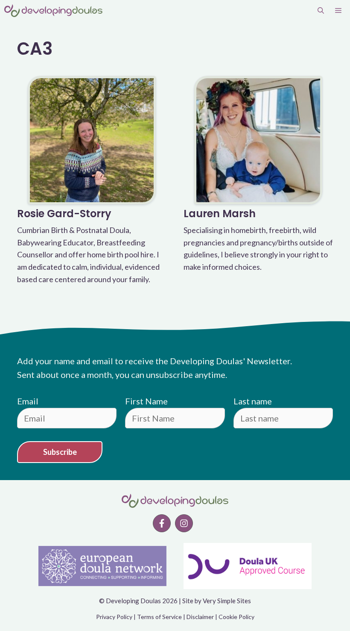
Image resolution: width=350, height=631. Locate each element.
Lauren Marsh (220, 213)
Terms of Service (159, 616)
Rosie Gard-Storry (64, 213)
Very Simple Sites (227, 600)
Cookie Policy (236, 616)
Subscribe (60, 452)
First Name (146, 401)
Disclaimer (200, 616)
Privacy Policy (114, 616)
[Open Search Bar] (321, 10)
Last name (252, 401)
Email (27, 401)
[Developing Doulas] (53, 10)
